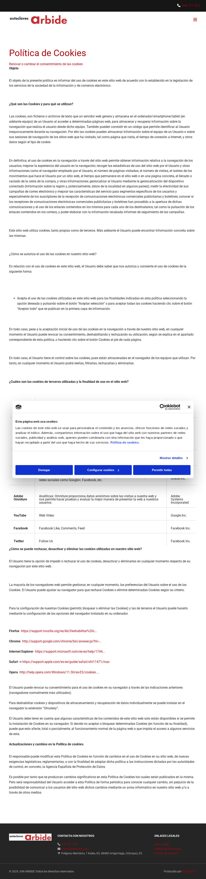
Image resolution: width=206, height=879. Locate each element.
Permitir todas (162, 470)
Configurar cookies (100, 470)
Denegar (44, 470)
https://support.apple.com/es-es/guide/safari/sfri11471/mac (66, 662)
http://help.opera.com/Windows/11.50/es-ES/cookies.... (59, 672)
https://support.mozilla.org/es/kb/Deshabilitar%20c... (59, 631)
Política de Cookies (166, 853)
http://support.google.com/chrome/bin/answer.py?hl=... (61, 641)
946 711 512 (191, 5)
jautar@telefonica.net (75, 848)
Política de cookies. (125, 442)
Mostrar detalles (171, 458)
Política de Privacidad (167, 848)
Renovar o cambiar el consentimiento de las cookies (46, 64)
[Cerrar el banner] (189, 407)
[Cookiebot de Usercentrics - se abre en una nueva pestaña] (162, 407)
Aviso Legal (161, 844)
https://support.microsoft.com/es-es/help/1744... (70, 651)
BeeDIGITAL (189, 871)
